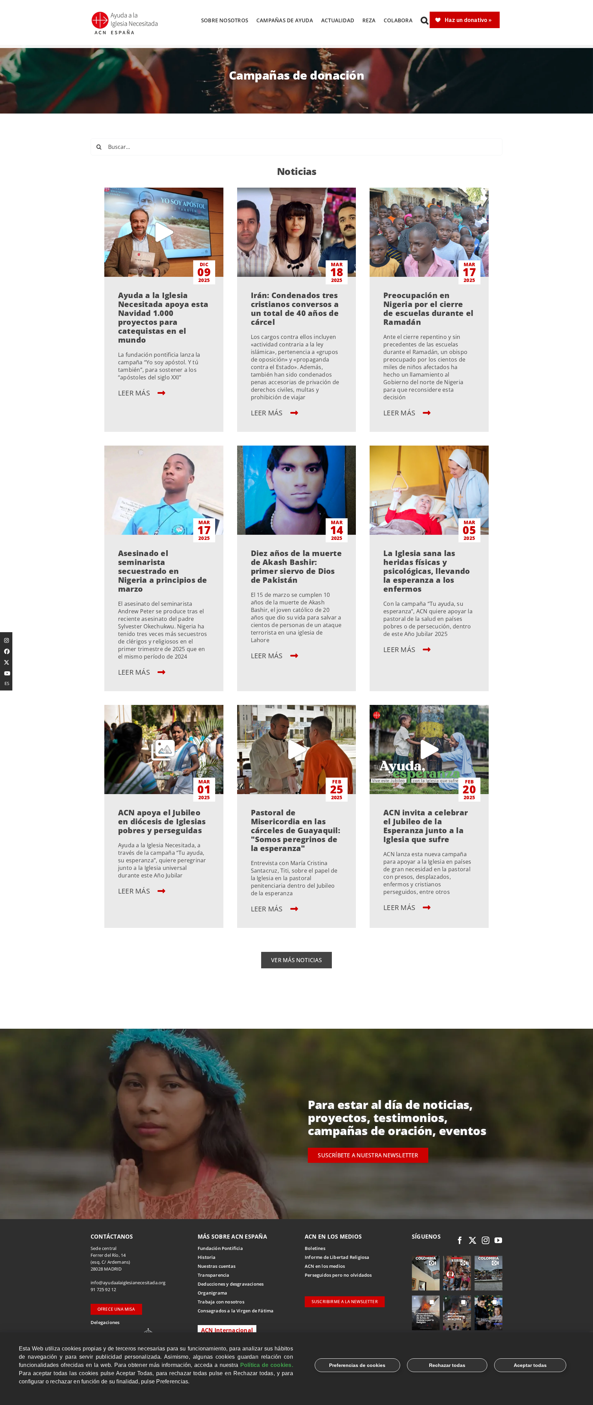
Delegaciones (105, 1322)
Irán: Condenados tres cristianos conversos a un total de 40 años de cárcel (295, 308)
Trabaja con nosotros (221, 1302)
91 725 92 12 (103, 1289)
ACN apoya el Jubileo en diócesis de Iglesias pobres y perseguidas (162, 821)
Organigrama (212, 1293)
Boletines (315, 1248)
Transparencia (214, 1275)
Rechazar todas (447, 1365)
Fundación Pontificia (220, 1248)
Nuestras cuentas (216, 1266)
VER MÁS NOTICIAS (296, 960)
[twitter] (472, 1240)
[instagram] (485, 1240)
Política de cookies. (266, 1365)
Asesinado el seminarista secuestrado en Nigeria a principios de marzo (162, 571)
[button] (424, 20)
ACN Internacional (227, 1330)
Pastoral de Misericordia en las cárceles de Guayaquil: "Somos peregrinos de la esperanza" (295, 830)
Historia (207, 1257)
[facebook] (460, 1240)
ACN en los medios (325, 1266)
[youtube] (498, 1240)
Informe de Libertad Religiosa (337, 1257)
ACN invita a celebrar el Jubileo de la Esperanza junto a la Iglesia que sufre (425, 825)
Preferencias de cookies (357, 1365)
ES (6, 683)
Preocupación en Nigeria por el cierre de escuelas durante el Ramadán (428, 308)
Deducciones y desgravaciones (231, 1284)
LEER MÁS (135, 393)
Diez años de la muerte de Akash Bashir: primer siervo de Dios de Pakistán (296, 566)
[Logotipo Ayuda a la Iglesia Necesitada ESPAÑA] (125, 13)
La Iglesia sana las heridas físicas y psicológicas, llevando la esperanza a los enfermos (426, 571)
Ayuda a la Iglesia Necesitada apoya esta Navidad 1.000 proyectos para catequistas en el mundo (163, 317)
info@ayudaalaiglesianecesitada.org (128, 1282)
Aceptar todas (530, 1365)
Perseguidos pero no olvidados (338, 1275)
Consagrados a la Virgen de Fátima (236, 1311)
